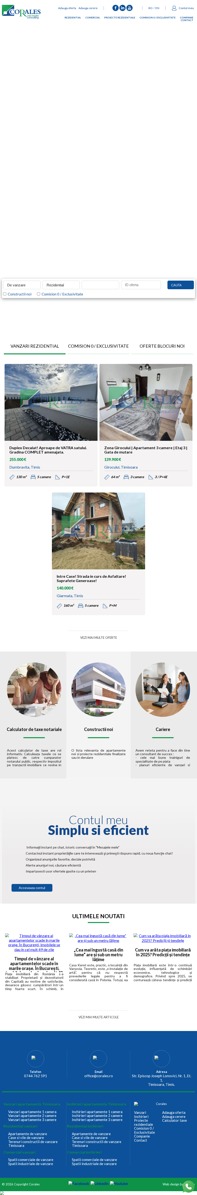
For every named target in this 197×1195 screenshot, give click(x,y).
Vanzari (140, 1112)
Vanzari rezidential (35, 346)
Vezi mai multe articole (99, 1017)
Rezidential (73, 18)
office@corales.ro (98, 1076)
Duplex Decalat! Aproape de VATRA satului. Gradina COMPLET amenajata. (48, 450)
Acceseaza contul (32, 888)
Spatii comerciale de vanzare (30, 1160)
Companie (186, 18)
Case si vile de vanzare (26, 1138)
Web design (171, 1184)
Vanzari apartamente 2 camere (32, 1116)
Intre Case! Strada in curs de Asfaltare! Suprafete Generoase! (91, 578)
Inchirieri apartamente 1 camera (97, 1112)
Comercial (92, 18)
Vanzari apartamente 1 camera (32, 1112)
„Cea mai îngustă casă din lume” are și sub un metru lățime (98, 955)
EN (157, 8)
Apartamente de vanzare (27, 1134)
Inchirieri (141, 1117)
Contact (187, 21)
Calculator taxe (174, 1120)
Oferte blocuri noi (162, 346)
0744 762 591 (35, 1076)
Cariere (163, 729)
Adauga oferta (67, 8)
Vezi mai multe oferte (98, 638)
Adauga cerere (88, 8)
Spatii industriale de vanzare (30, 1164)
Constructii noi (18, 294)
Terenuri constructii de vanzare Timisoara (33, 1144)
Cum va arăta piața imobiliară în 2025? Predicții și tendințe (163, 952)
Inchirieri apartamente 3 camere (97, 1120)
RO (150, 8)
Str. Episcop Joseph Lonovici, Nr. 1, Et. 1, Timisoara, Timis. (161, 1080)
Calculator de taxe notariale (34, 729)
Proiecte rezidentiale (119, 18)
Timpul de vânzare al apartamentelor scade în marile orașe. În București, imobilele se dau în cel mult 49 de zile (34, 964)
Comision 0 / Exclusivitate (158, 18)
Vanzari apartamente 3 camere (32, 1120)
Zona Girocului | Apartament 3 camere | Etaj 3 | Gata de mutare (145, 450)
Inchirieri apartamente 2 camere (97, 1116)
